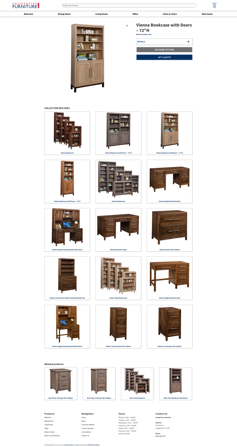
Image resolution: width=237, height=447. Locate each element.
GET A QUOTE (164, 57)
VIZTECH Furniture (94, 445)
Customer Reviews (87, 425)
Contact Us (85, 435)
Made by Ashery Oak (143, 34)
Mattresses (207, 14)
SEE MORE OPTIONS (164, 49)
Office (135, 14)
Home (83, 417)
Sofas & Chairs (170, 14)
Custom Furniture (87, 428)
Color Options (86, 432)
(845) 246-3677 (161, 436)
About (83, 421)
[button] (127, 25)
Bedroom (28, 14)
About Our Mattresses (52, 435)
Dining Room (64, 14)
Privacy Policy (69, 445)
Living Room (101, 14)
